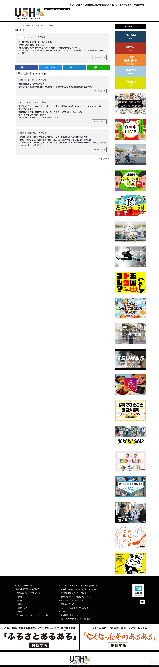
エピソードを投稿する (122, 5)
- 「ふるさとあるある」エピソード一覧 (31, 615)
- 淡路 (19, 600)
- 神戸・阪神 (22, 608)
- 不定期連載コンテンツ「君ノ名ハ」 (74, 593)
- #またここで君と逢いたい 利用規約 (74, 619)
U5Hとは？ (77, 5)
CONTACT (139, 5)
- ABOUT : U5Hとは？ (24, 585)
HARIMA (131, 71)
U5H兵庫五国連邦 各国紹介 (97, 5)
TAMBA (130, 83)
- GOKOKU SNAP (66, 604)
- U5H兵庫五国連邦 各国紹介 (27, 589)
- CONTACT (64, 611)
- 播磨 (19, 596)
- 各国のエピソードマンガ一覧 (28, 593)
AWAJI (130, 48)
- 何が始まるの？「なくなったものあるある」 (78, 589)
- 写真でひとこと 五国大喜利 (71, 600)
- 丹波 (19, 611)
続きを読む (103, 158)
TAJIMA (130, 36)
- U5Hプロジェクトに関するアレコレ (75, 608)
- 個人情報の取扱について (70, 615)
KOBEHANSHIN (130, 60)
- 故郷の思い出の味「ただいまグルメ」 (75, 596)
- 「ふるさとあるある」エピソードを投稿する (78, 585)
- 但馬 (19, 604)
